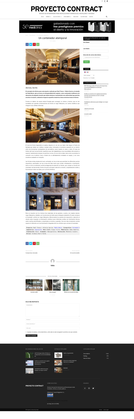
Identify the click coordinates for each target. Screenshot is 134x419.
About (100, 409)
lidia (53, 265)
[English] (85, 72)
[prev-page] (51, 295)
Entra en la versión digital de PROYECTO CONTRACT (69, 361)
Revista (91, 17)
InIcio (42, 17)
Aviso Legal (105, 409)
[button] (106, 17)
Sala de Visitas (56, 17)
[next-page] (54, 295)
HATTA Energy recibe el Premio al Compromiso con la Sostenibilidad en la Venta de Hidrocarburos (95, 87)
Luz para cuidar (34, 292)
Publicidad (75, 17)
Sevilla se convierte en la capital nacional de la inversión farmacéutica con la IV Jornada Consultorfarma (95, 95)
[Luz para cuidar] (34, 285)
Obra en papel (52, 292)
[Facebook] (102, 1)
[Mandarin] (58, 370)
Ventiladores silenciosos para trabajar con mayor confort (96, 102)
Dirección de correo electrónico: (92, 55)
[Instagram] (105, 1)
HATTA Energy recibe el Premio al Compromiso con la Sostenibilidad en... (42, 354)
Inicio (27, 35)
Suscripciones (83, 17)
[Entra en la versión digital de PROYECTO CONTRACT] (58, 362)
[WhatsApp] (37, 44)
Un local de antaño (75, 253)
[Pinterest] (34, 44)
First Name (86, 42)
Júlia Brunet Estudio (89, 108)
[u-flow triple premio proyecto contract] (67, 26)
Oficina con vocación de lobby (71, 292)
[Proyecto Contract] (67, 8)
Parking (48, 17)
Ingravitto (38, 229)
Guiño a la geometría (68, 353)
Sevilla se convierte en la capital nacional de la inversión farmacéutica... (42, 362)
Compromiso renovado (31, 253)
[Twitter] (107, 1)
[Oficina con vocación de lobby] (71, 285)
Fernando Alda (77, 227)
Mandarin (65, 368)
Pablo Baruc (58, 227)
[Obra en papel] (52, 285)
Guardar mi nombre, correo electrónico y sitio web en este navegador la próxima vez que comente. (52, 332)
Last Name (86, 48)
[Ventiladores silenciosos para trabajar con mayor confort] (29, 371)
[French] (87, 72)
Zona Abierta (67, 17)
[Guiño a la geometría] (58, 355)
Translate (92, 77)
